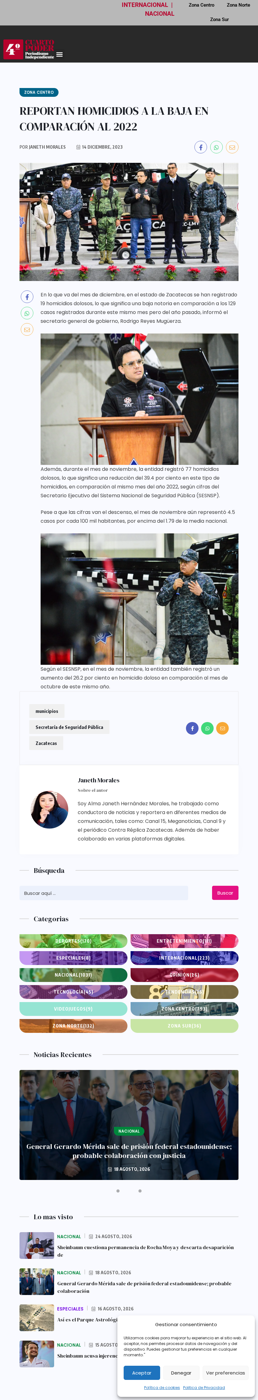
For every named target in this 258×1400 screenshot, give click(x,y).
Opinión (184, 975)
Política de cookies (162, 1387)
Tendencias (184, 992)
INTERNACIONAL (145, 4)
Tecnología (73, 992)
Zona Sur (219, 19)
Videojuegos (73, 1008)
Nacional (73, 975)
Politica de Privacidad (204, 1387)
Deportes (73, 941)
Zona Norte (73, 1025)
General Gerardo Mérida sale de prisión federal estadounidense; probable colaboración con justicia (129, 1151)
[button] (59, 54)
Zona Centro (184, 1008)
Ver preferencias (225, 1373)
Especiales (73, 958)
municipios (47, 711)
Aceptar (141, 1373)
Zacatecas (46, 743)
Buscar (225, 893)
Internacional (184, 958)
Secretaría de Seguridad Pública (69, 727)
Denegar (181, 1373)
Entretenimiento (184, 941)
